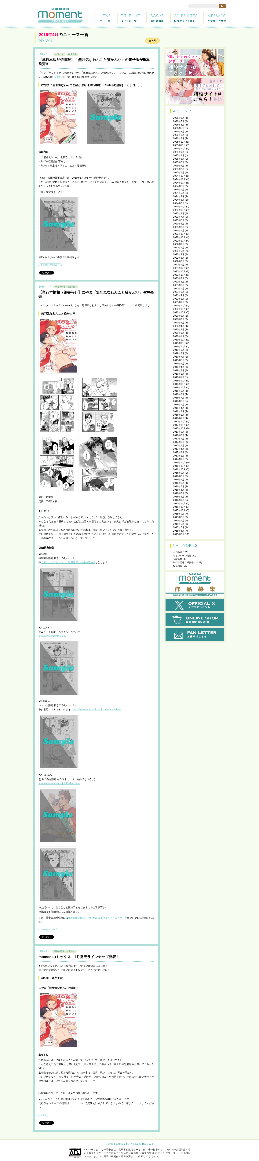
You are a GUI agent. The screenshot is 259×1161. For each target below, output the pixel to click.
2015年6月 (178, 524)
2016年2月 (178, 496)
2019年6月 (178, 360)
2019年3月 (178, 370)
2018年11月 (179, 384)
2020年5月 (178, 322)
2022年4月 (178, 254)
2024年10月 (179, 182)
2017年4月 (178, 449)
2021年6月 (178, 288)
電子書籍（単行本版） (50, 265)
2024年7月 (178, 186)
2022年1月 (178, 264)
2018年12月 (179, 380)
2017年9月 (178, 432)
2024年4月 (178, 196)
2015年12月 (179, 503)
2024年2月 (178, 203)
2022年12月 (179, 234)
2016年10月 (179, 469)
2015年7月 (178, 520)
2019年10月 (179, 346)
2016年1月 (178, 500)
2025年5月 (178, 162)
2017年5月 (178, 445)
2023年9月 (178, 213)
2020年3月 (178, 329)
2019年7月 (178, 356)
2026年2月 (178, 138)
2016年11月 (179, 466)
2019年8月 (178, 353)
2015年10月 (179, 510)
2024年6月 (178, 189)
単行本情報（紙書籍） (65, 287)
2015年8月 (178, 517)
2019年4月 (178, 367)
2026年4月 (178, 131)
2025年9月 (178, 152)
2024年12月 (179, 176)
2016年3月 (178, 493)
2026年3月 (178, 135)
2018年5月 (178, 404)
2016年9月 (178, 472)
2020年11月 (179, 309)
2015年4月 (178, 531)
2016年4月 (178, 490)
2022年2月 (178, 261)
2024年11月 (179, 179)
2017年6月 (178, 442)
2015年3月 (178, 534)
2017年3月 (178, 452)
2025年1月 (178, 172)
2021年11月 (179, 271)
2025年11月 (179, 145)
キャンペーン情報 (182, 555)
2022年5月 (178, 251)
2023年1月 (178, 230)
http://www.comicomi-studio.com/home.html (97, 709)
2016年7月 (178, 479)
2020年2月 (178, 333)
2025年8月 (178, 155)
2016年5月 (178, 486)
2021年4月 (178, 295)
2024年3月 (178, 199)
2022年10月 (179, 240)
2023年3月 (178, 227)
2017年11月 (179, 425)
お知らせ (59, 54)
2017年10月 (179, 428)
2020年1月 (178, 336)
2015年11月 (179, 507)
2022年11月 (179, 237)
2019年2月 (178, 374)
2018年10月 (179, 387)
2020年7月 (178, 319)
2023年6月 (178, 220)
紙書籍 (43, 1115)
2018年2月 (178, 414)
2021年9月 (178, 278)
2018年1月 (178, 418)
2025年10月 (179, 148)
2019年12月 (179, 339)
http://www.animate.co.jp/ (52, 636)
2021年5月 (178, 292)
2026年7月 (178, 121)
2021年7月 (178, 285)
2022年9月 (178, 244)
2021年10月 (179, 275)
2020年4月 (178, 326)
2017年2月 (178, 455)
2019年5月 (178, 363)
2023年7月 (178, 217)
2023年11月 (179, 206)
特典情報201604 (48, 930)
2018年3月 (178, 411)
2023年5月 (178, 223)
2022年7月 (178, 247)
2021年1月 (178, 302)
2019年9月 (178, 350)
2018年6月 (178, 401)
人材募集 (177, 559)
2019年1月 (178, 377)
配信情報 (72, 54)
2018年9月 (178, 391)
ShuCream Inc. (122, 1144)
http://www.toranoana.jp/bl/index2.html (59, 783)
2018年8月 (178, 394)
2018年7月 (178, 397)
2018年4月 (178, 408)
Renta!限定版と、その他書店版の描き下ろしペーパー (97, 917)
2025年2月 (178, 169)
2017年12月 (179, 421)
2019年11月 (179, 343)
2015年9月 (178, 513)
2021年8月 (178, 281)
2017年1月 (178, 459)
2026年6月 (178, 124)
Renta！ (57, 76)
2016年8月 (178, 476)
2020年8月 (178, 316)
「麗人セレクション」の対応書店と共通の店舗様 (68, 562)
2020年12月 (179, 305)
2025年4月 (178, 165)
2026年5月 (178, 128)
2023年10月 (179, 210)
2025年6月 (178, 159)
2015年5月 (178, 527)
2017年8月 (178, 435)
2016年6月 (178, 483)
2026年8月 (178, 118)
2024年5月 (178, 193)
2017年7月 (178, 438)
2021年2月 (178, 298)
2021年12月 (179, 268)
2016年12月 (179, 462)
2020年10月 (179, 312)
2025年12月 (179, 141)
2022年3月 (178, 258)
